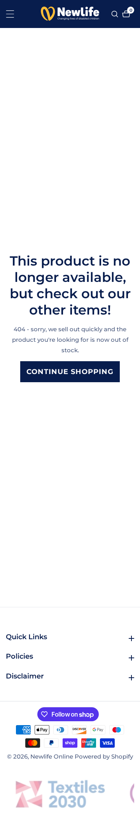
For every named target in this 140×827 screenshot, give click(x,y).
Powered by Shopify (104, 756)
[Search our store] (115, 13)
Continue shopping (70, 371)
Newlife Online (51, 756)
